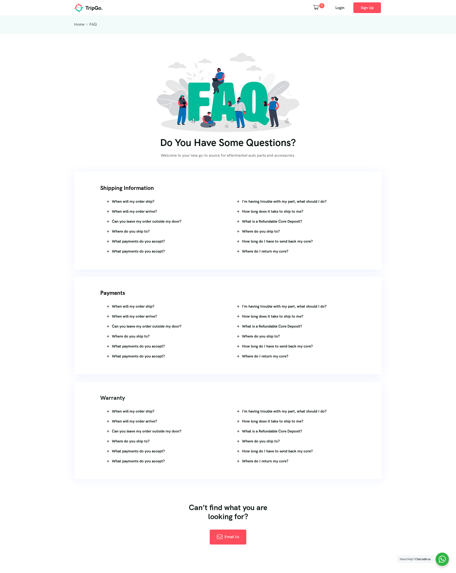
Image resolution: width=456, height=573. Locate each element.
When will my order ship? (133, 201)
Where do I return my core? (265, 251)
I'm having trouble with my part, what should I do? (284, 201)
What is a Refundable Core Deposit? (272, 221)
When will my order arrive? (134, 211)
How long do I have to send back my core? (277, 241)
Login (339, 7)
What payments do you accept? (138, 241)
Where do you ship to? (131, 231)
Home (79, 24)
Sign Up (367, 7)
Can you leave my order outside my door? (146, 221)
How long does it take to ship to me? (272, 211)
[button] (163, 202)
